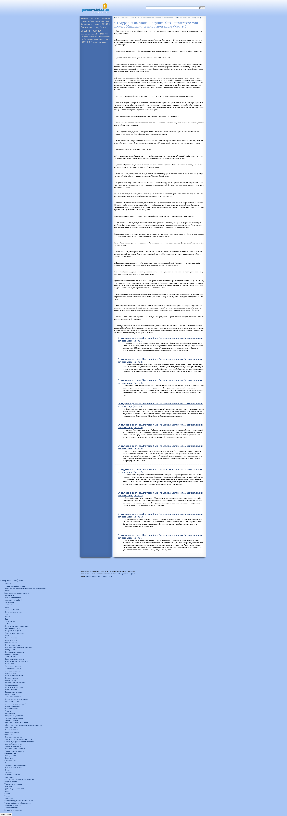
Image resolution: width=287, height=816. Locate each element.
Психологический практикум (97, 39)
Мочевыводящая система (14, 675)
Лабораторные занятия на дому (16, 699)
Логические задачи (11, 701)
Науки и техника (10, 638)
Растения (85, 41)
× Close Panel (6, 814)
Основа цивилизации (12, 706)
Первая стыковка (95, 36)
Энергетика (8, 798)
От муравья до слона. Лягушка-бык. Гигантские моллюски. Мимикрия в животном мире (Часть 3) (160, 381)
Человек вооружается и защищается (18, 800)
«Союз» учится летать (12, 598)
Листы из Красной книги (13, 687)
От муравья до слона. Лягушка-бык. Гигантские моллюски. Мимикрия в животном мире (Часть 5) (160, 405)
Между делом (9, 649)
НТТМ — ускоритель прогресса (16, 661)
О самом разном (10, 640)
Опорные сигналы (11, 642)
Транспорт (8, 786)
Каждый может (10, 657)
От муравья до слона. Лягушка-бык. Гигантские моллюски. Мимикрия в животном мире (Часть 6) (160, 426)
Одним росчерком (11, 654)
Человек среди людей (12, 805)
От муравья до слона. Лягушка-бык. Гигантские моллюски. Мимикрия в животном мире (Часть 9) (160, 494)
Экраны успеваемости (12, 746)
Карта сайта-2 (10, 621)
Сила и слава (9, 777)
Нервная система (11, 678)
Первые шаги (9, 664)
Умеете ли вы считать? (13, 767)
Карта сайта (107, 576)
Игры (6, 619)
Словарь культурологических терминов (19, 741)
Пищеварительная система (14, 682)
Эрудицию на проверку (99, 42)
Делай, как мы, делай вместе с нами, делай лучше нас (25, 588)
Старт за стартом (11, 782)
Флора (7, 793)
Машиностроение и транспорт (16, 723)
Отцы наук (8, 711)
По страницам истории (13, 692)
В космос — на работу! (13, 600)
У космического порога (13, 784)
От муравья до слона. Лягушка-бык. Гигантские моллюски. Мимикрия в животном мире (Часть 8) (160, 470)
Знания (7, 616)
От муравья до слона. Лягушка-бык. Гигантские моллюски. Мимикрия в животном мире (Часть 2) (160, 360)
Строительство (10, 760)
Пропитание (9, 758)
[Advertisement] (95, 79)
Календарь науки (11, 685)
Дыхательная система (13, 612)
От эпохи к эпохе (11, 708)
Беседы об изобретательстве (15, 586)
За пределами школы (91, 23)
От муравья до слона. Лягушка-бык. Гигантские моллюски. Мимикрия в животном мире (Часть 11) (160, 536)
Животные (104, 21)
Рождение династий (12, 774)
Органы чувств (10, 680)
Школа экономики (11, 807)
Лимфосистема (10, 673)
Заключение (9, 602)
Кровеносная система (12, 671)
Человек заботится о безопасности (18, 803)
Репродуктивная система (14, 751)
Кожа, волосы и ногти (12, 668)
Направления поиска (12, 628)
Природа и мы (9, 694)
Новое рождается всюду (14, 659)
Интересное (94, 30)
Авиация (84, 18)
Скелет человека (10, 753)
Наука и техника (10, 690)
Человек (7, 796)
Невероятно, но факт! (126, 574)
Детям (7, 590)
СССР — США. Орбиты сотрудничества (19, 779)
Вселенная (8, 605)
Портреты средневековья (14, 715)
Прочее (7, 763)
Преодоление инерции (13, 645)
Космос (99, 33)
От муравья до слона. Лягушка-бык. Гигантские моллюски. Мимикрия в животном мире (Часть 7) (160, 447)
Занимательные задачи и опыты (16, 593)
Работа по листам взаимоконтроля (18, 739)
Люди (6, 635)
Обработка (8, 734)
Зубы (6, 614)
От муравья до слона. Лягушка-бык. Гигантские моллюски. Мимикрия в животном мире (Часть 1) (160, 339)
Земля (6, 607)
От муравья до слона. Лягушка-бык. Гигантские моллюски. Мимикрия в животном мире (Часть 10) (160, 515)
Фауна (6, 791)
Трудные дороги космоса (14, 789)
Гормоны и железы (11, 609)
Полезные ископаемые (13, 737)
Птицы (7, 770)
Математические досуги (13, 718)
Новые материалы (11, 732)
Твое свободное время (13, 744)
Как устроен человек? (12, 666)
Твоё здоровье (10, 756)
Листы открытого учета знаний (16, 626)
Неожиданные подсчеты (14, 652)
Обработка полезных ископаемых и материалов (23, 725)
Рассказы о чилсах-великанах (15, 765)
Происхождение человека (14, 748)
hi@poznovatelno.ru (94, 576)
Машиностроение (11, 720)
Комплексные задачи (88, 34)
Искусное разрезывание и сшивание (18, 647)
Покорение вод (10, 713)
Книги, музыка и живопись (14, 633)
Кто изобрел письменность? (15, 704)
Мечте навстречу (11, 727)
